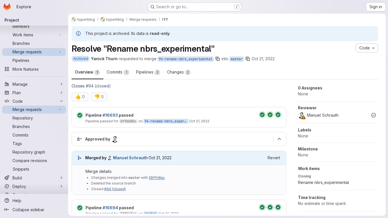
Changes (178, 72)
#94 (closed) (98, 85)
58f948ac (157, 177)
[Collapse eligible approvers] (279, 139)
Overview (86, 72)
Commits (117, 72)
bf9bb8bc (128, 121)
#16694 (110, 207)
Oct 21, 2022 (263, 58)
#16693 (110, 115)
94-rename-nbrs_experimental (185, 59)
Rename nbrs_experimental (323, 182)
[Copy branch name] (217, 58)
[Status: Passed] (79, 115)
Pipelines (147, 72)
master (237, 59)
